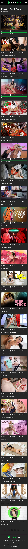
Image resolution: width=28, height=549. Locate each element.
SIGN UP (17, 540)
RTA (14, 542)
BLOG (23, 540)
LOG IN (11, 540)
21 (18, 530)
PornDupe (13, 545)
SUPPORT (5, 540)
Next (23, 530)
